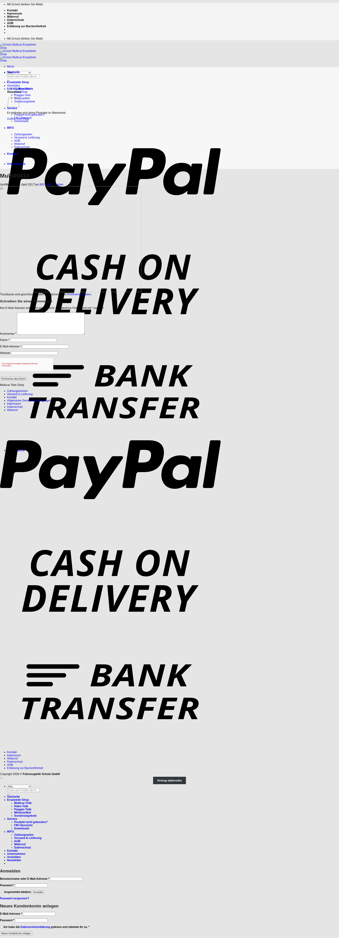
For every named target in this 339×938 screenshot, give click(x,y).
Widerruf (13, 16)
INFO (10, 127)
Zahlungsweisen (17, 390)
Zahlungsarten (23, 134)
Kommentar (8, 333)
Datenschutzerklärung (35, 926)
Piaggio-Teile (22, 95)
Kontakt (12, 10)
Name (4, 339)
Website (5, 352)
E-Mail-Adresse (10, 346)
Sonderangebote (24, 101)
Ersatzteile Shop (18, 82)
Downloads (21, 121)
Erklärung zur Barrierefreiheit (26, 26)
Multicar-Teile (22, 88)
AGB (10, 23)
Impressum (14, 13)
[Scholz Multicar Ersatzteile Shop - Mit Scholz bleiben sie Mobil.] (21, 54)
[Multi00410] (70, 291)
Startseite (13, 72)
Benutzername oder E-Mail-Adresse (24, 878)
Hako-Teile (21, 91)
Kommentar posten (79, 294)
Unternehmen (16, 163)
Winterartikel (22, 98)
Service (12, 108)
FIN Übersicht (22, 117)
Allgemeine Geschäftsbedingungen (29, 400)
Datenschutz (15, 19)
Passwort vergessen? (14, 898)
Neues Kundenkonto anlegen (16, 933)
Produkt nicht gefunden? (29, 114)
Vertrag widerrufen (169, 780)
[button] (10, 66)
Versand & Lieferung (27, 137)
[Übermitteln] (8, 80)
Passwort (7, 885)
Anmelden (38, 892)
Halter (59, 184)
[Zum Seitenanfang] (1, 778)
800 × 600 (46, 184)
